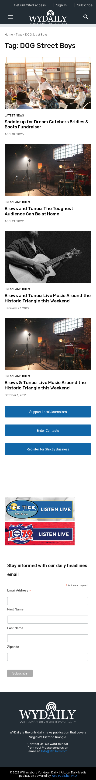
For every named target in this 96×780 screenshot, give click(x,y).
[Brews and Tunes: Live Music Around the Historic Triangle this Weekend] (48, 257)
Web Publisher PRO (64, 776)
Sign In (61, 5)
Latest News (14, 115)
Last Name (15, 628)
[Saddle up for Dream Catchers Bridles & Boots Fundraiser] (48, 83)
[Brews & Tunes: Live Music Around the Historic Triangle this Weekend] (48, 344)
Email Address (19, 590)
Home (9, 34)
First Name (15, 609)
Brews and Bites (17, 202)
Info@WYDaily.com (54, 751)
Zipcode (13, 647)
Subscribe (85, 5)
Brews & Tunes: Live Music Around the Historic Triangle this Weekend (45, 385)
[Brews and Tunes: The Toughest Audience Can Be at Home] (48, 170)
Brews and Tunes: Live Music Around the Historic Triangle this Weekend (48, 298)
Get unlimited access (30, 5)
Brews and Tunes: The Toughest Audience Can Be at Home (39, 211)
